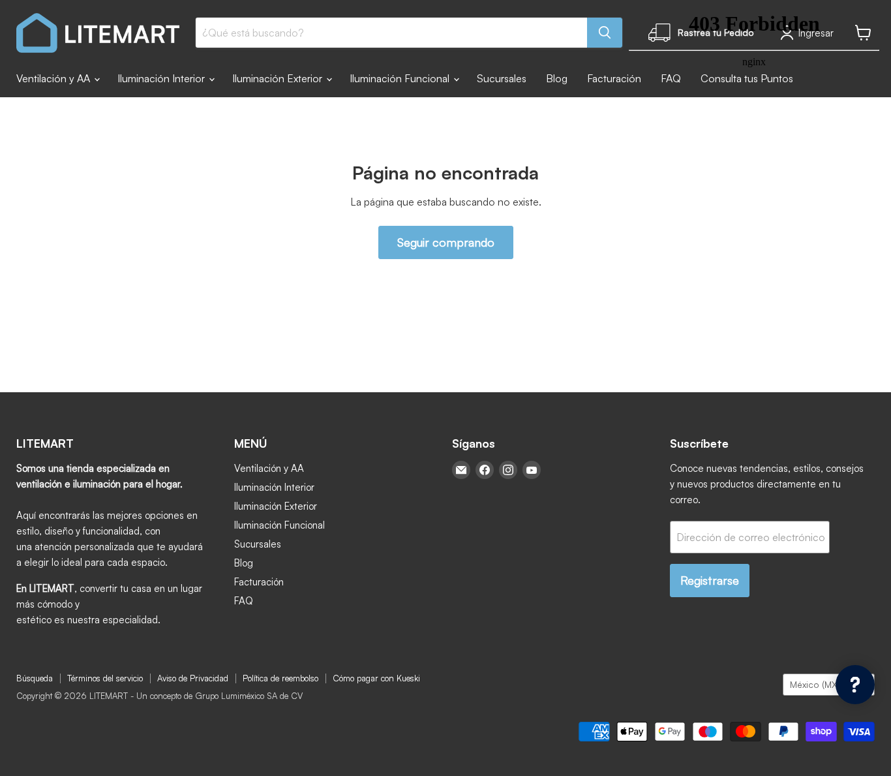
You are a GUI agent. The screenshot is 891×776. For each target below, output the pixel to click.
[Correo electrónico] (461, 470)
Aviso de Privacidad (192, 678)
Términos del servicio (105, 678)
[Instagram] (508, 470)
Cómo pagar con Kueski (376, 678)
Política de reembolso (280, 678)
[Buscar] (604, 33)
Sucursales (501, 78)
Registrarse (709, 580)
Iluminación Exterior (278, 78)
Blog (556, 78)
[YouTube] (531, 470)
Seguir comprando (445, 242)
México (822, 684)
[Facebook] (485, 470)
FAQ (243, 601)
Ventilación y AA (54, 78)
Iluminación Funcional (401, 78)
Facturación (614, 78)
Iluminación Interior (162, 78)
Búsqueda (34, 678)
